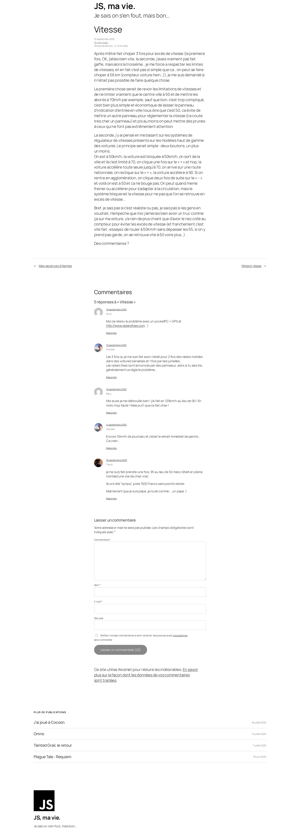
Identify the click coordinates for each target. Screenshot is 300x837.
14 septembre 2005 (116, 424)
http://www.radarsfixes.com (125, 325)
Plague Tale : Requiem (52, 757)
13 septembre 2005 (116, 309)
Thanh (109, 464)
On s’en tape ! (101, 42)
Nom (97, 585)
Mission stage (251, 266)
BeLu (109, 393)
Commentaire (102, 539)
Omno (39, 734)
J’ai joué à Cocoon (49, 722)
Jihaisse (110, 349)
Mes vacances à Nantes (55, 266)
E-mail (98, 601)
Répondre (111, 333)
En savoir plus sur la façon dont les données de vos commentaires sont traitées (146, 675)
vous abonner (180, 635)
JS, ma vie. (115, 5)
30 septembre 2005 (116, 460)
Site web (98, 618)
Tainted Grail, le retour (53, 745)
